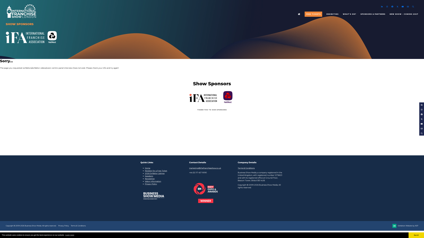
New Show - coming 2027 (404, 14)
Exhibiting (333, 14)
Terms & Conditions (246, 168)
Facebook (392, 6)
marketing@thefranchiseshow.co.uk (205, 168)
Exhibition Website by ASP (408, 226)
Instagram (387, 6)
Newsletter (150, 179)
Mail (407, 6)
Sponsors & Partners (373, 14)
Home (299, 14)
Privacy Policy (151, 184)
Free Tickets (313, 14)
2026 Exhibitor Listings (155, 173)
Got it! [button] (416, 235)
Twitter (397, 6)
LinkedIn (382, 6)
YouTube (402, 6)
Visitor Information (153, 181)
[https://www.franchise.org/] (25, 44)
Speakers (149, 176)
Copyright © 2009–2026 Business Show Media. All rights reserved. (31, 226)
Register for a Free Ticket (156, 171)
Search (413, 6)
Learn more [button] (69, 235)
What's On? (349, 14)
